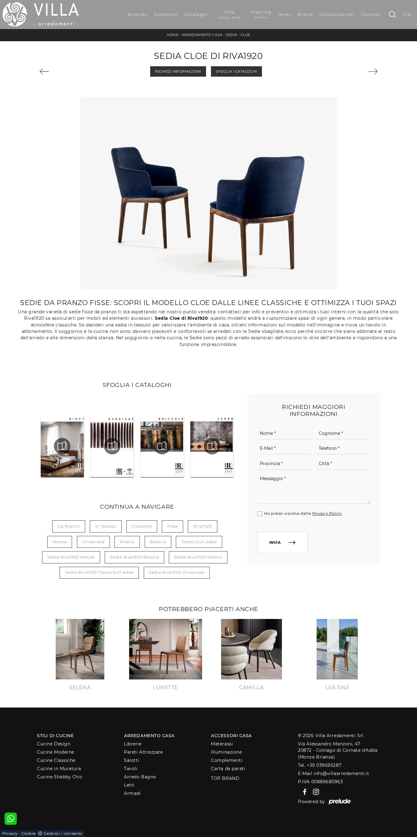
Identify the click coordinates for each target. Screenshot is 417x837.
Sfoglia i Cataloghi (236, 71)
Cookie (28, 833)
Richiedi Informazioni (178, 71)
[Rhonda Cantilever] (66, 71)
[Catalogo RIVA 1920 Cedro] (212, 446)
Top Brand (225, 778)
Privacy (10, 833)
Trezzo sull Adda (199, 541)
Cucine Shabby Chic (59, 777)
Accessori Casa (231, 735)
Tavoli (130, 768)
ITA (407, 14)
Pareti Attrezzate (143, 752)
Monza (60, 541)
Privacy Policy (327, 513)
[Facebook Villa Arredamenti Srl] (303, 791)
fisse (172, 526)
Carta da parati (228, 768)
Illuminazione (226, 752)
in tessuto (106, 526)
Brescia (158, 541)
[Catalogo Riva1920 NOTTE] (62, 446)
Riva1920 (202, 526)
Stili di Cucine (55, 735)
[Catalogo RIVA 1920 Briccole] (162, 446)
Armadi (132, 793)
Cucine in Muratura (59, 768)
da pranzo (68, 526)
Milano (127, 541)
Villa (230, 14)
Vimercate (93, 541)
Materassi (222, 744)
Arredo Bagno (140, 777)
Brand (305, 14)
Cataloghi (196, 14)
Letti (129, 785)
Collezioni (166, 14)
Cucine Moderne (55, 752)
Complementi (226, 760)
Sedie (231, 35)
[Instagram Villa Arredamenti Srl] (314, 791)
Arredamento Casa (202, 35)
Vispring (261, 14)
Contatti (371, 14)
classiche (142, 526)
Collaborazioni (336, 14)
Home (172, 35)
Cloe (245, 35)
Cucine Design (53, 744)
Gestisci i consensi (63, 833)
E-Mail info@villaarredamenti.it (333, 773)
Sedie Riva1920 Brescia (134, 557)
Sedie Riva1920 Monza (71, 557)
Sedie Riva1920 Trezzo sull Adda (99, 572)
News (284, 14)
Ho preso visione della (303, 513)
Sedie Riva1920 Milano (198, 557)
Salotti (131, 760)
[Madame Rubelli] (351, 71)
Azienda (137, 14)
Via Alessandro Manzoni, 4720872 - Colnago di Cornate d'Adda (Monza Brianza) (337, 750)
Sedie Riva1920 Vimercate (176, 572)
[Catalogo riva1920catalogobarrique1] (112, 446)
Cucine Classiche (56, 760)
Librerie (132, 744)
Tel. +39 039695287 (319, 765)
